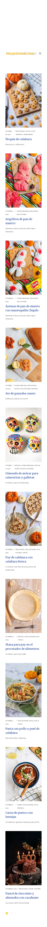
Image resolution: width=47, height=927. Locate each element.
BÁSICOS (18, 465)
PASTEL (31, 889)
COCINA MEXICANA (23, 211)
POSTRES (23, 214)
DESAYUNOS (34, 211)
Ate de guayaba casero (20, 393)
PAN (18, 214)
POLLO (36, 721)
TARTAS (25, 553)
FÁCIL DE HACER (25, 389)
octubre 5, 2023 (11, 889)
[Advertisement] (23, 24)
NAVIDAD (35, 389)
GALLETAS (23, 469)
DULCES (17, 389)
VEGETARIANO (28, 134)
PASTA (28, 131)
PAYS (38, 549)
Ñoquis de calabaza (18, 139)
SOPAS (20, 724)
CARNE (19, 805)
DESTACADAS (20, 131)
